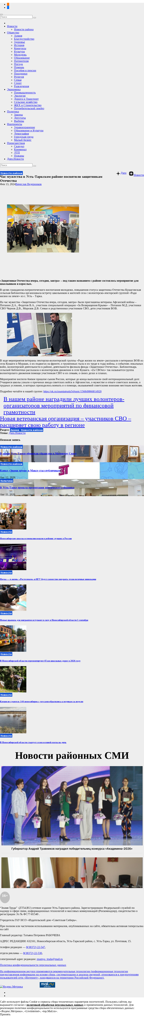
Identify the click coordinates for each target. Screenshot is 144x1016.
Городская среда (23, 136)
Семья (17, 79)
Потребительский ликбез (29, 108)
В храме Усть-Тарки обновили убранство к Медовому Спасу (38, 453)
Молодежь (20, 54)
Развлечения (21, 86)
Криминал (20, 149)
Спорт (18, 83)
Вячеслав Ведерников (28, 184)
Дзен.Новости (15, 158)
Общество (13, 32)
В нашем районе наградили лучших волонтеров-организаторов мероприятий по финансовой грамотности (64, 405)
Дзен (123, 172)
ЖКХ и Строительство (27, 105)
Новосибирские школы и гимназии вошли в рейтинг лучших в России (36, 538)
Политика (13, 111)
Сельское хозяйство (25, 102)
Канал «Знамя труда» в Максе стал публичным (30, 470)
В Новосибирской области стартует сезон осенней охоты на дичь (33, 742)
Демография (21, 133)
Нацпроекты (14, 124)
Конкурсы (20, 48)
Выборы (19, 120)
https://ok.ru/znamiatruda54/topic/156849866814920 (72, 391)
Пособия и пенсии (25, 70)
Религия (19, 76)
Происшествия (16, 143)
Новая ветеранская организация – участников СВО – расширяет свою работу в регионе (65, 421)
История (19, 45)
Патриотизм (21, 60)
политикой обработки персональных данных (55, 1004)
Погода (18, 64)
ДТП (17, 152)
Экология (19, 95)
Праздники (20, 73)
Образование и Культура (28, 130)
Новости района (24, 29)
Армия (18, 35)
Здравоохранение (24, 127)
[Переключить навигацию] (1, 14)
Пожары (19, 155)
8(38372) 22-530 (32, 953)
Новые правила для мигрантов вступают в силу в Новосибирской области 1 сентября (44, 620)
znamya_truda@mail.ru (50, 959)
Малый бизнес (22, 139)
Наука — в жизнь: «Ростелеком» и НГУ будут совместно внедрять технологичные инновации (48, 579)
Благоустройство (24, 38)
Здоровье (19, 42)
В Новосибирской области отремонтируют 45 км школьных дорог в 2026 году (40, 660)
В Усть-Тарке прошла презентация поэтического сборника (37, 487)
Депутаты (20, 117)
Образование (22, 57)
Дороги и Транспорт (26, 98)
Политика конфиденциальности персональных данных (33, 965)
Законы (18, 114)
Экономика (14, 89)
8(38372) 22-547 (35, 947)
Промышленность (25, 92)
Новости (12, 26)
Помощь (19, 67)
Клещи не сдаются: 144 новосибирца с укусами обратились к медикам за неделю (41, 701)
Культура (19, 51)
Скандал (19, 146)
